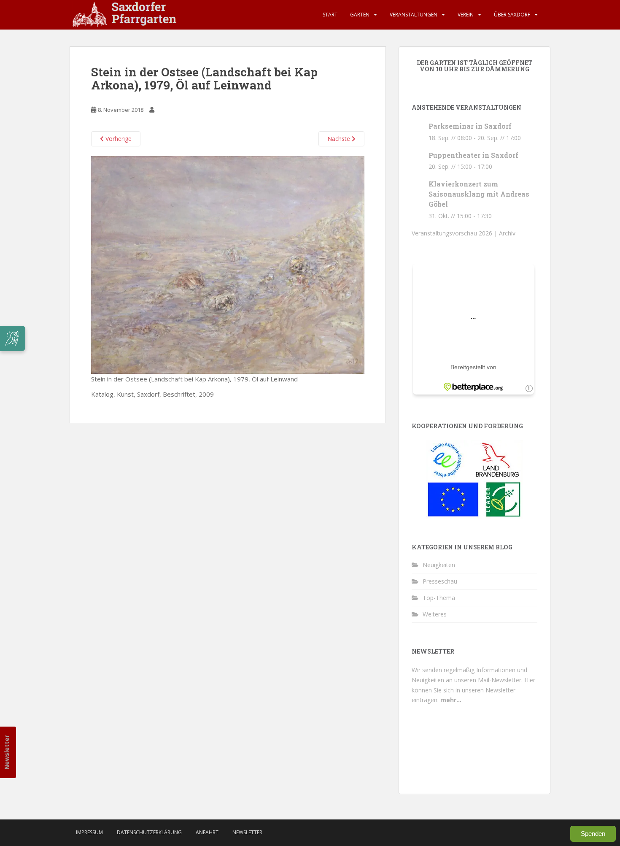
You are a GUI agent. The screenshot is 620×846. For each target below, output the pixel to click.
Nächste (339, 139)
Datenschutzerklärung (149, 832)
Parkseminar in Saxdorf (470, 126)
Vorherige (118, 139)
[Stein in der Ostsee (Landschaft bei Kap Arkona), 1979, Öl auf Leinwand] (227, 264)
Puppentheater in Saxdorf (473, 155)
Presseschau (440, 581)
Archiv (507, 233)
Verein (466, 14)
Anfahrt (207, 832)
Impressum (89, 832)
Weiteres (435, 614)
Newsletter (7, 752)
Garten (359, 14)
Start (330, 14)
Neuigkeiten (439, 565)
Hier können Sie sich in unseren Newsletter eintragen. (473, 690)
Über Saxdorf (512, 14)
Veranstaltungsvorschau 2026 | (455, 233)
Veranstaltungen (413, 14)
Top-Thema (439, 598)
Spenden (593, 833)
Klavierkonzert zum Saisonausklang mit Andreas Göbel (479, 193)
